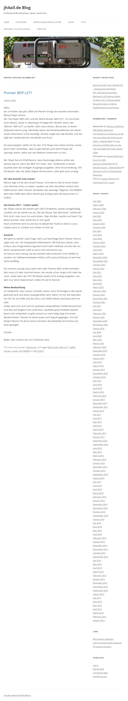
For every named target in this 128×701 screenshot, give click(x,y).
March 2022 (98, 287)
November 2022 (100, 261)
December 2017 (100, 403)
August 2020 (98, 328)
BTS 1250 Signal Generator (105, 92)
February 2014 (99, 538)
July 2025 (97, 216)
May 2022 (97, 279)
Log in (95, 665)
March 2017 (98, 429)
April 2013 (97, 568)
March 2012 (98, 612)
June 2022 (97, 276)
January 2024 (99, 242)
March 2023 (98, 253)
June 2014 (97, 526)
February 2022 (99, 291)
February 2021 (99, 313)
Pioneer (7, 351)
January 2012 (99, 620)
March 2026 (98, 205)
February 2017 (99, 433)
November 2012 (100, 586)
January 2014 (99, 541)
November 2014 (100, 508)
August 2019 (98, 358)
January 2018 (99, 399)
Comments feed (100, 672)
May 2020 (97, 339)
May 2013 (97, 564)
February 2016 (99, 459)
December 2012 (100, 583)
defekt (72, 347)
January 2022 (99, 294)
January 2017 (99, 437)
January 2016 (99, 463)
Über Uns (41, 29)
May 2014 (97, 530)
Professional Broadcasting (47, 22)
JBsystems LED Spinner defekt (106, 96)
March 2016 (98, 455)
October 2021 (99, 302)
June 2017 (97, 418)
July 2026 (97, 201)
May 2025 (97, 219)
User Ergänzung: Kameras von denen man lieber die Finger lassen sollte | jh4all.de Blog (108, 137)
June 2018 (97, 384)
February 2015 (99, 496)
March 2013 (98, 571)
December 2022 (100, 257)
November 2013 (100, 549)
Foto (83, 22)
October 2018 (99, 377)
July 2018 (97, 380)
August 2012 (98, 594)
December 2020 (100, 321)
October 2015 (99, 470)
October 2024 (99, 227)
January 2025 (99, 223)
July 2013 (97, 560)
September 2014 (100, 515)
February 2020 (99, 347)
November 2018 (100, 373)
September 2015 (100, 474)
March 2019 (98, 365)
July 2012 (97, 598)
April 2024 (97, 238)
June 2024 (97, 234)
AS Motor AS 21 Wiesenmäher (106, 100)
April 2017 (97, 425)
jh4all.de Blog (17, 7)
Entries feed (98, 669)
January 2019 (99, 369)
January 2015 (99, 500)
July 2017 (97, 414)
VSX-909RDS (24, 351)
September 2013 (100, 556)
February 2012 (99, 616)
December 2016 (100, 440)
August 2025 (98, 212)
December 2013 (100, 545)
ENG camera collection (103, 639)
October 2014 (99, 511)
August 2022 (98, 268)
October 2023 (99, 246)
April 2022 (97, 283)
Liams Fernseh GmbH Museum (107, 642)
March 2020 (98, 343)
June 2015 (97, 485)
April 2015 (97, 489)
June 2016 (97, 448)
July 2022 (97, 272)
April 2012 (97, 609)
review (15, 351)
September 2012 (100, 590)
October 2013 (99, 553)
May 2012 (97, 605)
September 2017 (100, 407)
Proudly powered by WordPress (17, 695)
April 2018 (97, 388)
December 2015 (100, 467)
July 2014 (97, 523)
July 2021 (97, 306)
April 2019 (97, 362)
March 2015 (98, 493)
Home (6, 22)
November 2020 (100, 324)
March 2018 (98, 392)
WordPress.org (100, 676)
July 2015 (97, 481)
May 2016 (97, 452)
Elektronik (21, 22)
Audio (71, 22)
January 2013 (99, 579)
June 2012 (97, 601)
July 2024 (97, 231)
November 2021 (100, 298)
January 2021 (99, 317)
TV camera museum (102, 646)
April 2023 (97, 249)
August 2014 (98, 519)
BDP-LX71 (63, 347)
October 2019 (99, 354)
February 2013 (99, 575)
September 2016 (100, 444)
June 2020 (97, 336)
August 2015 (98, 478)
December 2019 (100, 350)
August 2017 (98, 410)
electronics (32, 347)
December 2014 (100, 504)
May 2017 (97, 422)
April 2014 (97, 534)
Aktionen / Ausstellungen (17, 29)
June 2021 (97, 309)
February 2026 (99, 208)
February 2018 (99, 395)
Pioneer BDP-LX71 (18, 92)
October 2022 (99, 264)
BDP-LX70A (53, 347)
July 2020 (97, 332)
